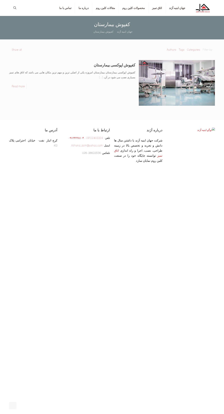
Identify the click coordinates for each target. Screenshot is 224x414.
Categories (193, 49)
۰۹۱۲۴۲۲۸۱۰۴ (76, 138)
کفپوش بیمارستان (103, 31)
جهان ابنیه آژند (124, 31)
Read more (18, 86)
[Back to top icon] (12, 405)
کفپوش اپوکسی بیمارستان (114, 65)
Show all (17, 49)
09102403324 (94, 138)
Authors (171, 49)
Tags (181, 49)
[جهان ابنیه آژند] (202, 8)
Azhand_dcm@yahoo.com (87, 145)
